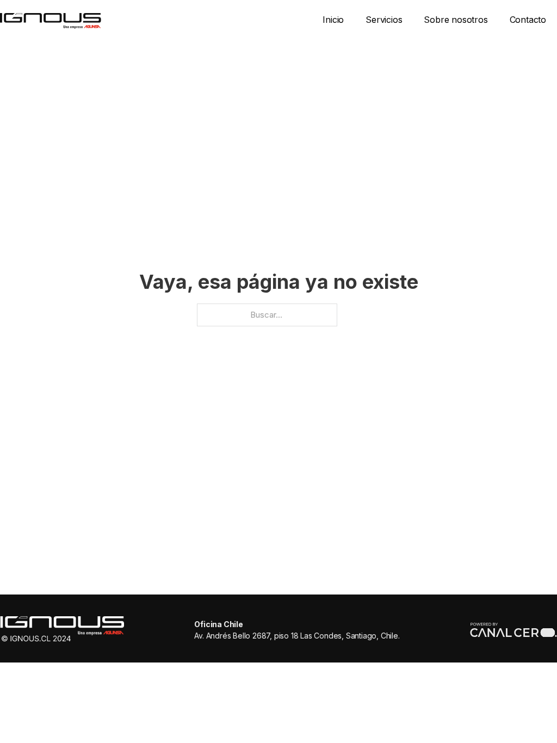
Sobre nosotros (455, 19)
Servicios (384, 19)
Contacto (528, 19)
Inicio (333, 19)
